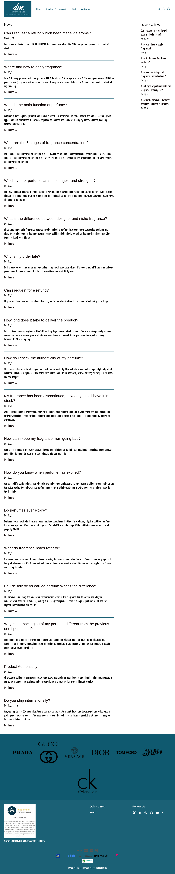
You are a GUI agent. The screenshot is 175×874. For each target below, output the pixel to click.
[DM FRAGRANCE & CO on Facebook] (140, 814)
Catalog (49, 9)
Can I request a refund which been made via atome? (47, 33)
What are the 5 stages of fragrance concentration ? (46, 143)
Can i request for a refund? (26, 290)
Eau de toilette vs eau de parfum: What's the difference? (50, 586)
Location (93, 812)
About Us (63, 9)
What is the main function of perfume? (35, 105)
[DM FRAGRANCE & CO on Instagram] (151, 814)
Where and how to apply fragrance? (33, 67)
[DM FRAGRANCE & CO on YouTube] (157, 814)
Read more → (10, 54)
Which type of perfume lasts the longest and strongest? (50, 181)
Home (38, 9)
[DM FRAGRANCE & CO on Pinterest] (146, 814)
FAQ (74, 9)
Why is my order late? (22, 256)
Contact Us (85, 9)
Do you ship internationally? (27, 700)
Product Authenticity (20, 667)
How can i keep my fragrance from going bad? (42, 439)
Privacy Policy (88, 868)
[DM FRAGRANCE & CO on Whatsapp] (163, 814)
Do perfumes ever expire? (25, 510)
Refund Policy (101, 868)
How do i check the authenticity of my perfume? (43, 358)
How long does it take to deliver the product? (41, 320)
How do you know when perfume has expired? (42, 472)
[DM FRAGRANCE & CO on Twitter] (134, 814)
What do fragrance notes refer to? (32, 548)
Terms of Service (74, 868)
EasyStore (41, 841)
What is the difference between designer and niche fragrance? (55, 219)
